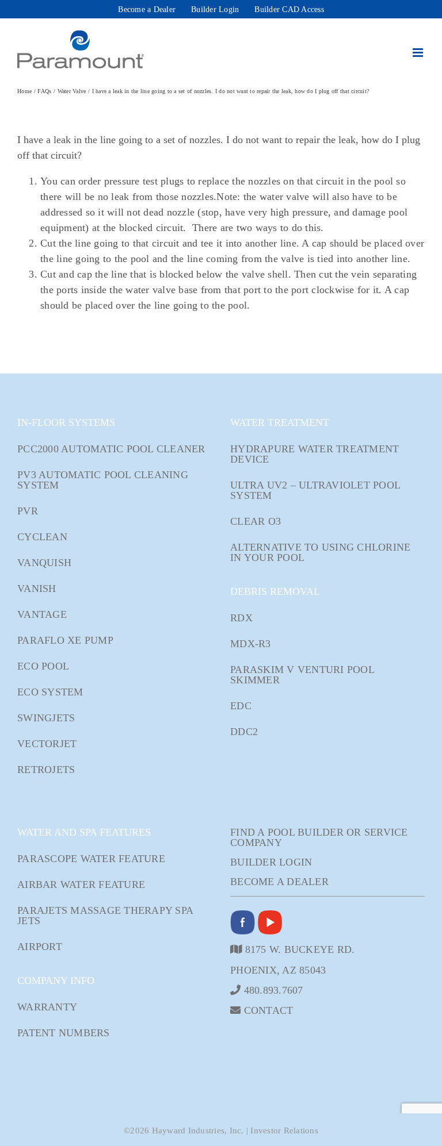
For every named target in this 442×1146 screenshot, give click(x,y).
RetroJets (46, 769)
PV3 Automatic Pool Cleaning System (102, 480)
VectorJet (47, 744)
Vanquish (44, 562)
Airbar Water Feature (81, 884)
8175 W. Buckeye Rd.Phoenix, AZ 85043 (292, 959)
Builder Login (271, 862)
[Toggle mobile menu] (419, 53)
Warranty (47, 1007)
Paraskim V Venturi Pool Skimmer (302, 674)
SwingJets (46, 718)
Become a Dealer (279, 881)
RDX (241, 618)
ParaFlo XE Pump (65, 640)
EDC (241, 706)
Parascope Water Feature (91, 858)
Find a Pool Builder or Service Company (319, 837)
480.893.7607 (272, 990)
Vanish (36, 588)
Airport (39, 946)
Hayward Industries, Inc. (198, 1130)
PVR (27, 511)
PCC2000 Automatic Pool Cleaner (111, 449)
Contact (267, 1010)
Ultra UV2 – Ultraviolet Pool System (315, 490)
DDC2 (244, 731)
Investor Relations (284, 1130)
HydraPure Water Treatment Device (314, 454)
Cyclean (42, 537)
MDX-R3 (250, 644)
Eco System (50, 692)
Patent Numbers (63, 1033)
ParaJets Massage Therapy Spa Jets (105, 915)
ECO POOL (43, 666)
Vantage (42, 614)
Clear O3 (255, 521)
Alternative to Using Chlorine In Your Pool (320, 552)
